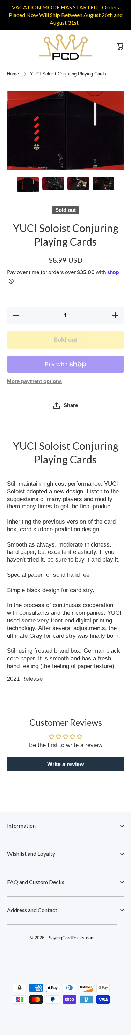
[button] (65, 405)
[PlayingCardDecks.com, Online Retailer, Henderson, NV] (62, 957)
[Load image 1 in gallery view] (28, 184)
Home (13, 74)
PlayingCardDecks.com (71, 938)
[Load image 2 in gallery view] (53, 183)
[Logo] (65, 47)
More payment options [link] (34, 381)
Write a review (65, 764)
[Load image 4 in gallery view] (103, 183)
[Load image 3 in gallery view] (78, 183)
